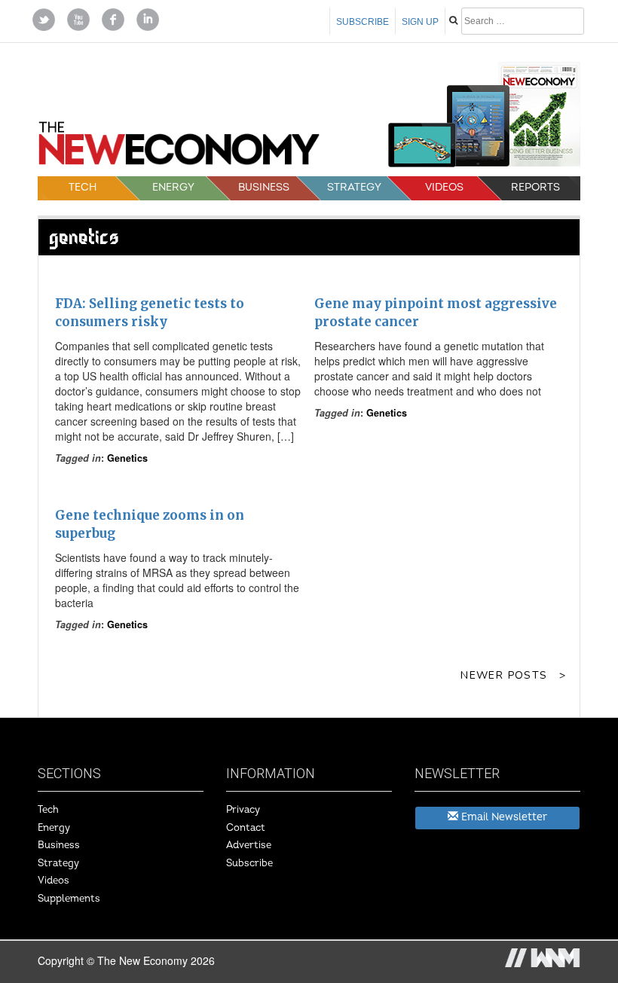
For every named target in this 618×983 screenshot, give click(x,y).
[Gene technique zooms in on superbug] (179, 491)
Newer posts (503, 675)
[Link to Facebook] (113, 18)
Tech (82, 187)
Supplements (69, 899)
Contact (245, 828)
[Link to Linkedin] (147, 18)
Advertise (248, 845)
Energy (173, 187)
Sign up (420, 22)
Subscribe (362, 22)
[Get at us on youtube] (78, 18)
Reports (535, 187)
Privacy (243, 810)
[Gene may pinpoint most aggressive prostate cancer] (438, 280)
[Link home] (179, 148)
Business (263, 187)
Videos (444, 187)
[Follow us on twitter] (43, 18)
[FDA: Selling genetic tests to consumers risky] (179, 280)
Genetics (127, 458)
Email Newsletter (502, 817)
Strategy (354, 187)
